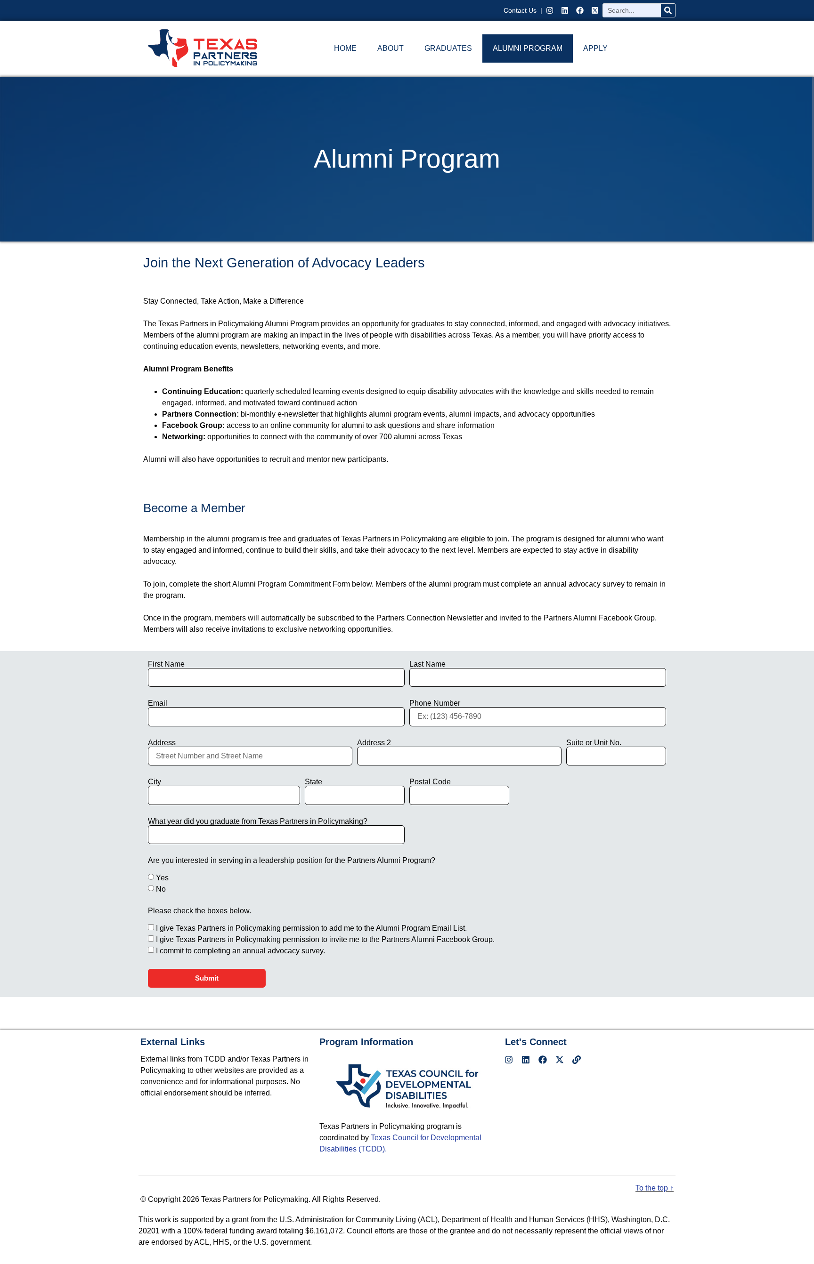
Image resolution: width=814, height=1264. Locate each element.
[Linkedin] (564, 10)
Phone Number (434, 703)
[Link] (576, 1059)
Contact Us (521, 10)
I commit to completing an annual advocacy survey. (240, 951)
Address (162, 743)
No (161, 889)
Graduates (448, 48)
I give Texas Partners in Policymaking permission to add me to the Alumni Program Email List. (311, 928)
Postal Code (430, 782)
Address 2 (374, 743)
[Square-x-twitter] (594, 10)
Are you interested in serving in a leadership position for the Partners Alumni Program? (291, 860)
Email (157, 703)
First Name (166, 664)
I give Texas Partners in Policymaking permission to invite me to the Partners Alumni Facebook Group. (325, 939)
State (313, 782)
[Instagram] (549, 10)
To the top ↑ (654, 1188)
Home (345, 48)
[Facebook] (579, 10)
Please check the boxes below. (199, 911)
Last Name (427, 664)
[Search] (668, 10)
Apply (595, 48)
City (154, 782)
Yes (162, 878)
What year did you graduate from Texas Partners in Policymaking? (257, 821)
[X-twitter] (559, 1059)
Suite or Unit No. (593, 743)
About (390, 48)
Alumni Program (527, 48)
